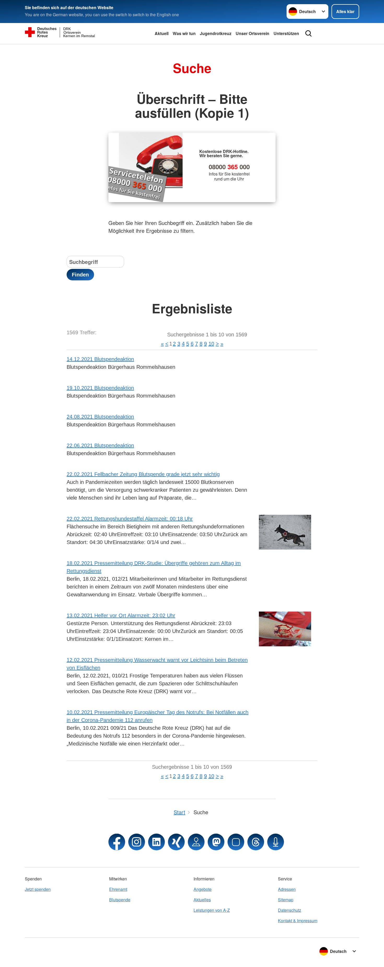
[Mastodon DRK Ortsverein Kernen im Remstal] (216, 842)
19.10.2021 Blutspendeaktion (100, 388)
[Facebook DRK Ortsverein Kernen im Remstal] (116, 842)
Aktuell (161, 33)
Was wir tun (184, 33)
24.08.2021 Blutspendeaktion (100, 417)
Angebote (203, 889)
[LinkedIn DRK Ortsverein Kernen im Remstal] (156, 842)
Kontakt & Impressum (297, 921)
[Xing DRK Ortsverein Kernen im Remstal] (176, 842)
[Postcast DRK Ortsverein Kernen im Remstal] (275, 842)
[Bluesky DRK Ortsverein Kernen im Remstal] (236, 842)
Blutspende (119, 900)
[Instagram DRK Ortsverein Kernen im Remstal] (136, 842)
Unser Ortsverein (252, 33)
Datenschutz (289, 910)
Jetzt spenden (38, 889)
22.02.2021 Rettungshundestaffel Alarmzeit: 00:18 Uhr (130, 519)
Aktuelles (202, 900)
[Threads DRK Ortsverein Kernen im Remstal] (255, 842)
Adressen (287, 889)
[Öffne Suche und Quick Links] (308, 33)
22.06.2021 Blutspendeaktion (100, 445)
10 (211, 344)
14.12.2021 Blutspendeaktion (100, 359)
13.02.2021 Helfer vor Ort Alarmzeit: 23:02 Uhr (121, 615)
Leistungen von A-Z (212, 910)
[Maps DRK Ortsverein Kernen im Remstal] (196, 842)
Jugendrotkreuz (215, 33)
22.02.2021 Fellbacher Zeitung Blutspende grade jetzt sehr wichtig (143, 474)
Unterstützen (286, 33)
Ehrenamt (118, 889)
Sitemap (285, 900)
